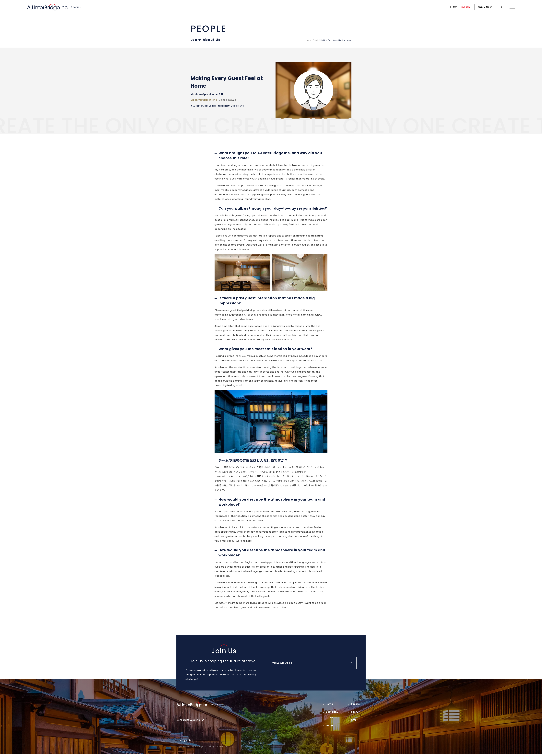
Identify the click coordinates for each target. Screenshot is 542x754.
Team (329, 725)
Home (309, 40)
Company (331, 711)
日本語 (454, 7)
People (316, 40)
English (465, 7)
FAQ (353, 719)
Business (335, 717)
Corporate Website (188, 720)
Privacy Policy (184, 740)
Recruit (356, 711)
